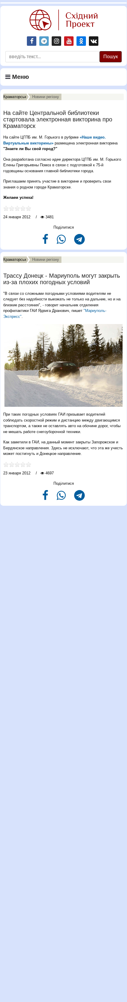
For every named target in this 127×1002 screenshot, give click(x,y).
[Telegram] (79, 242)
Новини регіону (45, 97)
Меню (19, 77)
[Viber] (62, 242)
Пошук (110, 56)
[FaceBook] (46, 242)
